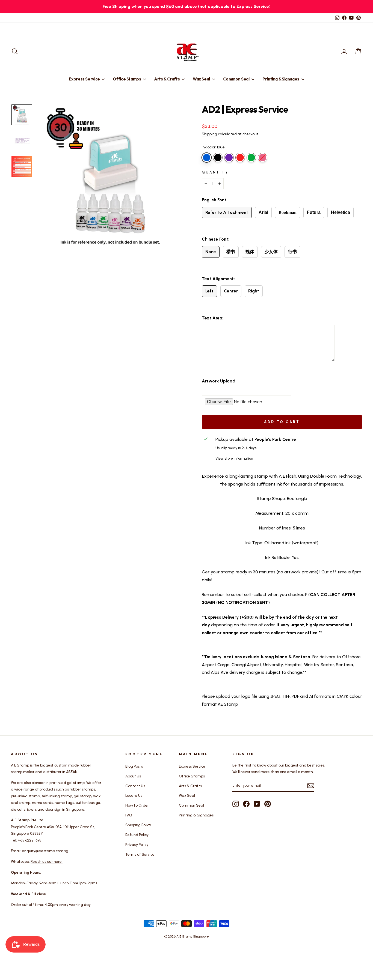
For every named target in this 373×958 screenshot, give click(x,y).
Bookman (288, 212)
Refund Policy (137, 835)
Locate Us (133, 795)
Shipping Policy (138, 825)
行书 (292, 251)
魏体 (249, 251)
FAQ (128, 815)
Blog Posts (134, 766)
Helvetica (340, 212)
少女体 (271, 251)
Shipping (209, 134)
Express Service (84, 79)
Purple (229, 157)
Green (251, 157)
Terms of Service (140, 854)
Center (231, 291)
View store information (234, 458)
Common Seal (236, 79)
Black (218, 157)
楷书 (230, 251)
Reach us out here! (47, 861)
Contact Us (135, 786)
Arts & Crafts (167, 79)
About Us (133, 776)
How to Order (137, 805)
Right (253, 291)
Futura (314, 212)
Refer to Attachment (226, 212)
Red (240, 157)
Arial (263, 212)
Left (209, 291)
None (210, 251)
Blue (206, 157)
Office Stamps (127, 79)
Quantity (215, 172)
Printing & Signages (281, 79)
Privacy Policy (136, 844)
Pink (262, 157)
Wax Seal (202, 79)
